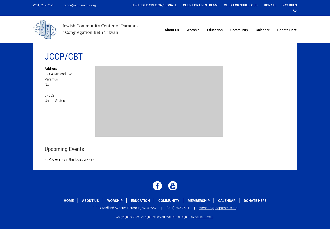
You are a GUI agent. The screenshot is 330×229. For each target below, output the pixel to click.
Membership (199, 201)
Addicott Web (204, 217)
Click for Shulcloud (241, 5)
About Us (172, 30)
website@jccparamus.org (218, 208)
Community (239, 30)
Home (69, 201)
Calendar (263, 30)
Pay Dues (289, 5)
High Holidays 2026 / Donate (154, 5)
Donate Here (287, 30)
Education (215, 30)
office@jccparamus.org (80, 5)
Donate (270, 5)
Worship (193, 30)
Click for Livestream (200, 5)
